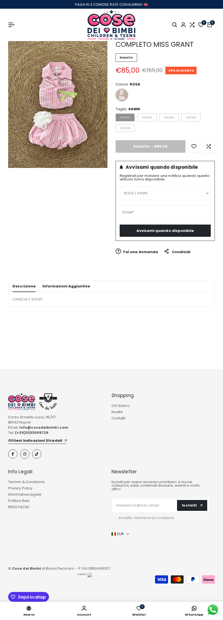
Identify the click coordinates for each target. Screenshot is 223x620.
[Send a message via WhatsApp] (212, 609)
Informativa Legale (24, 494)
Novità (117, 412)
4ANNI (171, 118)
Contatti (119, 418)
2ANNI (127, 128)
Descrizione (24, 286)
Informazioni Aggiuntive (66, 286)
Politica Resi (18, 500)
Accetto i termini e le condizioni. (147, 518)
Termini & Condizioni (26, 481)
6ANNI (127, 118)
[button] (194, 146)
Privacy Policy (20, 488)
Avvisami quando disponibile (165, 230)
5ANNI (148, 118)
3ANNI (192, 118)
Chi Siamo (121, 405)
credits (82, 574)
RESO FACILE (18, 506)
